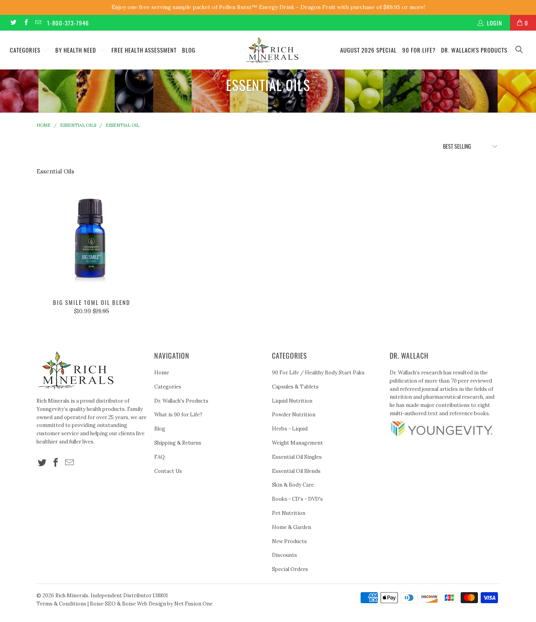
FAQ (159, 457)
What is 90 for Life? (178, 414)
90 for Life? (419, 50)
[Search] (519, 50)
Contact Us (168, 471)
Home (161, 372)
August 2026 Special (368, 50)
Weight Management (297, 443)
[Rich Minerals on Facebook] (25, 22)
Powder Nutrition (293, 414)
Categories (26, 50)
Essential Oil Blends (296, 471)
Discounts (284, 555)
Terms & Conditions (61, 603)
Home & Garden (291, 527)
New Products (289, 541)
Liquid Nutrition (292, 401)
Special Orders (290, 569)
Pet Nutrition (288, 513)
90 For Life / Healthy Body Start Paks (318, 372)
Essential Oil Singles (297, 457)
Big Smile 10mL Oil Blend (91, 238)
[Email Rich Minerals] (38, 22)
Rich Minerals (71, 595)
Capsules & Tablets (295, 386)
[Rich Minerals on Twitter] (13, 22)
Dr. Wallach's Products (474, 50)
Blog (188, 50)
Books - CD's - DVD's (297, 499)
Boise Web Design (144, 603)
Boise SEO (103, 603)
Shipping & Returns (177, 443)
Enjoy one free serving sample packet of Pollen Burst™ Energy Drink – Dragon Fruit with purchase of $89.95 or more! (268, 7)
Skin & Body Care (293, 485)
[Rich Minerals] (272, 46)
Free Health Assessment (144, 50)
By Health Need (76, 50)
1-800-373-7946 (68, 22)
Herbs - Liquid (290, 428)
